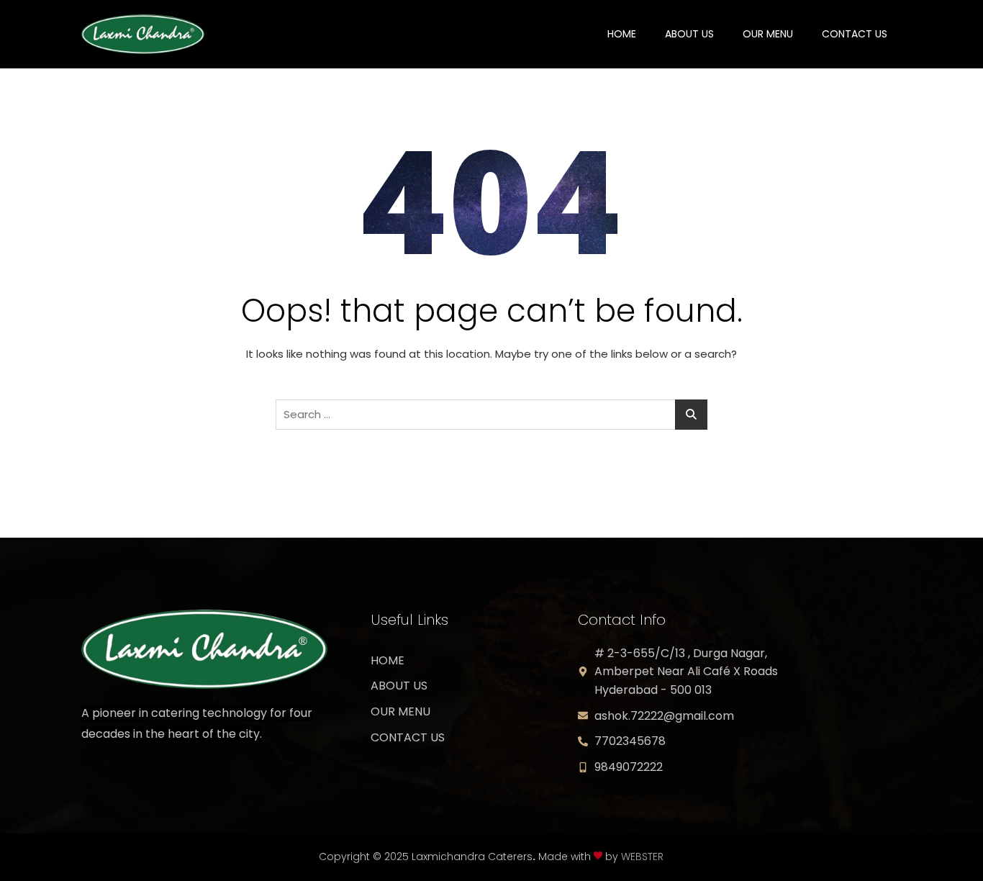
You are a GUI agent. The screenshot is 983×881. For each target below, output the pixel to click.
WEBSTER (642, 856)
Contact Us (854, 34)
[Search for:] (491, 414)
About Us (689, 34)
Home (621, 34)
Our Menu (768, 34)
